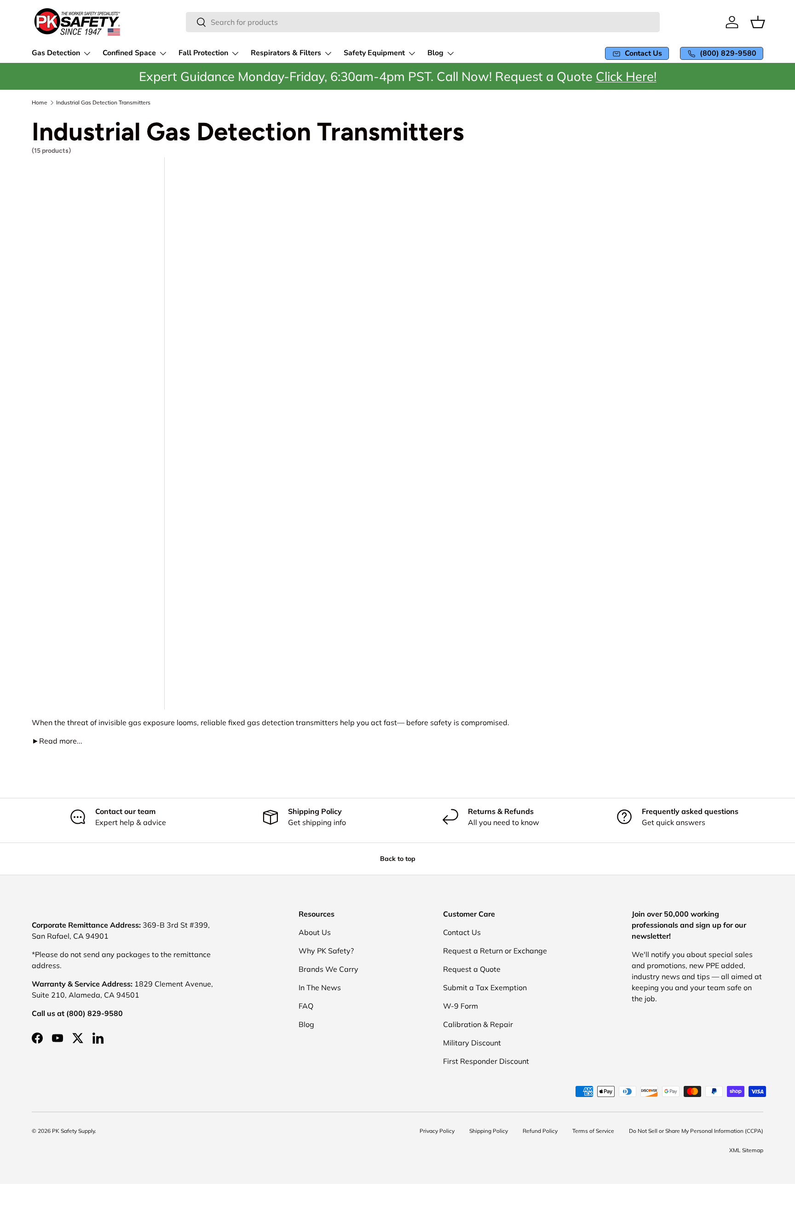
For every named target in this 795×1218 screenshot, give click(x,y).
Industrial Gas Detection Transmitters (103, 102)
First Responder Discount (486, 1061)
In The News (320, 987)
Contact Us (462, 932)
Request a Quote (472, 969)
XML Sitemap (746, 1150)
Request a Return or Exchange (495, 950)
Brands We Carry (328, 969)
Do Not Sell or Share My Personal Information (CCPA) (696, 1130)
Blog (306, 1024)
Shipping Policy (488, 1130)
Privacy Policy (437, 1130)
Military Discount (472, 1042)
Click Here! (626, 76)
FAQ (306, 1005)
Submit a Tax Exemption (485, 987)
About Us (315, 932)
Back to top (397, 858)
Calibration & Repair (478, 1024)
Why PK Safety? (326, 950)
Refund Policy (540, 1130)
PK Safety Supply (73, 1130)
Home (39, 102)
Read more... (57, 740)
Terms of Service (593, 1130)
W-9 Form (460, 1005)
